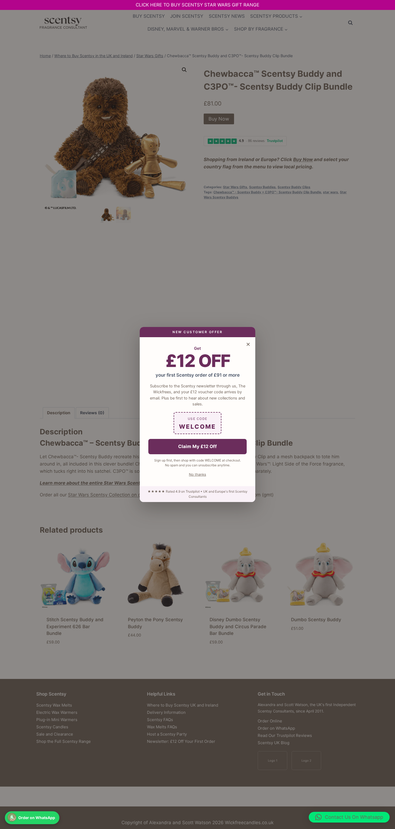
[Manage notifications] (12, 817)
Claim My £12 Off (197, 446)
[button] (349, 817)
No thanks (197, 474)
